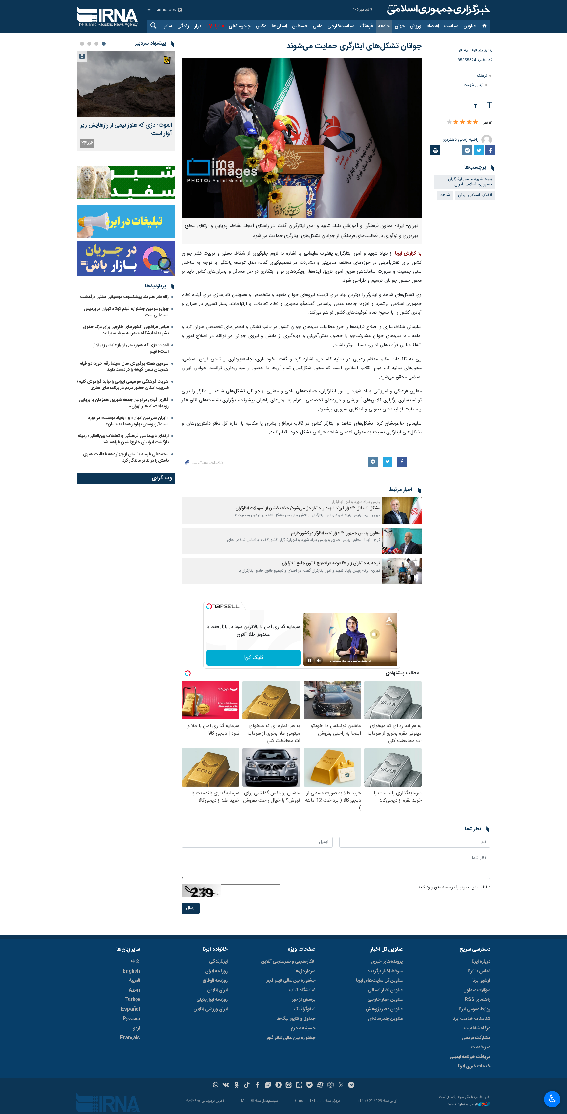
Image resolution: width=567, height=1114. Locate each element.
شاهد (445, 195)
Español (130, 1009)
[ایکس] (341, 1086)
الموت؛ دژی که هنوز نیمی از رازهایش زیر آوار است (126, 129)
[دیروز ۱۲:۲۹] (126, 84)
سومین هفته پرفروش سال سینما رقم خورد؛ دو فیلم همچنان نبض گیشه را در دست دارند (124, 366)
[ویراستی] (267, 1086)
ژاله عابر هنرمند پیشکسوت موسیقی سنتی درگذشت (124, 297)
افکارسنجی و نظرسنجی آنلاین (288, 962)
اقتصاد (433, 26)
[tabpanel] (126, 101)
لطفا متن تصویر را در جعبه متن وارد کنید (454, 887)
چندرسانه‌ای (239, 26)
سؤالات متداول (476, 990)
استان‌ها (279, 26)
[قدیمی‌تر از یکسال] (402, 510)
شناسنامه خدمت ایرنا (471, 1019)
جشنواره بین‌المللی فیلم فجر (290, 981)
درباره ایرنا (481, 962)
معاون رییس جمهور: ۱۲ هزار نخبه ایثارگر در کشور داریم (335, 533)
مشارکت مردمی (476, 1038)
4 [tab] (82, 44)
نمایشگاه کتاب (302, 990)
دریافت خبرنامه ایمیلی (470, 1057)
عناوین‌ (470, 26)
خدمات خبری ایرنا (474, 1066)
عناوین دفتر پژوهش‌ (384, 1009)
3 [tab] (89, 44)
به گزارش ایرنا (408, 254)
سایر (168, 26)
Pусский (131, 1019)
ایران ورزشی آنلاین (211, 1009)
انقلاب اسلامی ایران (475, 195)
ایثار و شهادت (473, 85)
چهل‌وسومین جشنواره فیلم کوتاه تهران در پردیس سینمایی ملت (126, 312)
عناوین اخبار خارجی (385, 1000)
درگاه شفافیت (477, 1028)
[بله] (309, 1086)
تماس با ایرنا (479, 971)
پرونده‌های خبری (387, 962)
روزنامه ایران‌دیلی (212, 1000)
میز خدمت (480, 1047)
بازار (197, 26)
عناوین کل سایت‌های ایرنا (379, 981)
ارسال (191, 908)
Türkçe (132, 1000)
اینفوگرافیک (304, 1009)
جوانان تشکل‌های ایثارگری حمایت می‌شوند (354, 46)
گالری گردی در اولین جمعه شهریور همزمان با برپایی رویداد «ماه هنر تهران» (124, 403)
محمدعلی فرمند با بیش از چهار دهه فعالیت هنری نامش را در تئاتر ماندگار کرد (126, 457)
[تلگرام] (351, 1086)
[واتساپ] (215, 1086)
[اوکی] (236, 1086)
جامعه (383, 26)
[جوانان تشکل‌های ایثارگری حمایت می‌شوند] (302, 138)
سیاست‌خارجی (340, 26)
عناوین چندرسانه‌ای (385, 1019)
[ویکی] (225, 1086)
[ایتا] (288, 1086)
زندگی (183, 26)
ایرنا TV (212, 26)
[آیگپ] (299, 1086)
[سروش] (278, 1086)
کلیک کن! (253, 657)
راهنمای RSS (477, 1000)
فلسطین (299, 26)
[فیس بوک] (257, 1086)
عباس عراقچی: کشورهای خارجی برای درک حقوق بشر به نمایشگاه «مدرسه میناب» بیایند (126, 330)
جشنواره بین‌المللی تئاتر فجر (290, 1038)
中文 (135, 962)
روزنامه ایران (216, 971)
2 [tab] (96, 44)
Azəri (134, 990)
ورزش (415, 26)
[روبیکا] (330, 1086)
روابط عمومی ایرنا (474, 1009)
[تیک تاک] (246, 1086)
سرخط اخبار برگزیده (385, 971)
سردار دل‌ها (304, 971)
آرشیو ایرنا (481, 981)
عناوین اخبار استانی (385, 990)
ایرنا (437, 9)
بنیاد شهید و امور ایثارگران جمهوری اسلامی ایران (470, 182)
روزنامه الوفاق (215, 981)
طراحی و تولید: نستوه (463, 1104)
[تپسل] (209, 606)
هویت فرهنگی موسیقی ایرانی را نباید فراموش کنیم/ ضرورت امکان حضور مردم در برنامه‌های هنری (123, 384)
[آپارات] (320, 1086)
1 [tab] (104, 44)
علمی (317, 26)
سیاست (451, 26)
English (131, 971)
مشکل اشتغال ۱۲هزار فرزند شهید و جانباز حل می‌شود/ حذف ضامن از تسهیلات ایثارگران (307, 508)
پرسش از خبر (303, 1000)
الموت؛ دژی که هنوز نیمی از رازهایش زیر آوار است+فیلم (131, 348)
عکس (261, 26)
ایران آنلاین (217, 990)
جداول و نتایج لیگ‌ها (295, 1019)
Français (130, 1038)
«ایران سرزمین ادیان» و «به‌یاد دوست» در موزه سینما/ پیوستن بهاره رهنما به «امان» (128, 421)
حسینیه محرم (303, 1028)
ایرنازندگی (218, 962)
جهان (400, 26)
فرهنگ (366, 26)
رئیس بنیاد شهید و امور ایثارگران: (354, 502)
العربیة (134, 981)
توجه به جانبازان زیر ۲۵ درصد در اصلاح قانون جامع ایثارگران (331, 563)
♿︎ (552, 1098)
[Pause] (310, 660)
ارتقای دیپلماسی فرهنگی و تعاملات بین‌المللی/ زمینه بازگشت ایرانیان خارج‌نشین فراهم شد (123, 439)
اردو (136, 1028)
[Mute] (319, 660)
